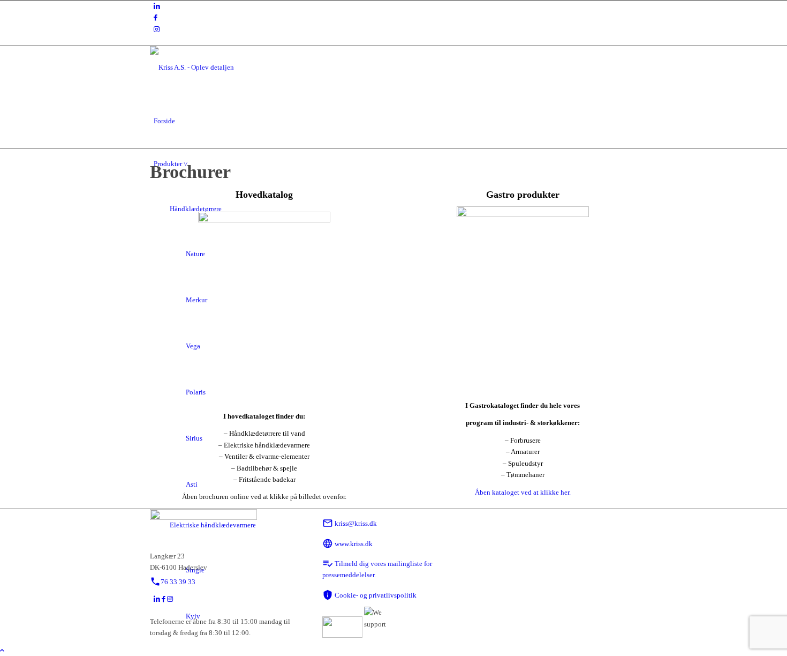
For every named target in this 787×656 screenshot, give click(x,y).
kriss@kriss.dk (349, 523)
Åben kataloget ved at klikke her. (523, 492)
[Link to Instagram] (157, 29)
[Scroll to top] (2, 650)
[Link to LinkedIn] (157, 6)
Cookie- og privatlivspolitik (369, 595)
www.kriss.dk (347, 544)
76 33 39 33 (172, 582)
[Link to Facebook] (155, 17)
